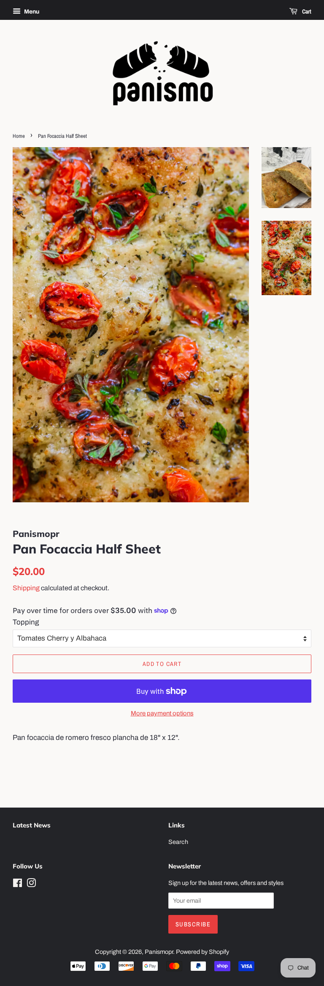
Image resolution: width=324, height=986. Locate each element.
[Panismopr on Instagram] (31, 884)
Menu (31, 11)
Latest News (32, 825)
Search (178, 841)
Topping (26, 622)
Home (19, 136)
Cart (306, 11)
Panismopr (159, 951)
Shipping (26, 588)
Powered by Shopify (202, 951)
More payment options (162, 713)
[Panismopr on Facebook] (17, 884)
